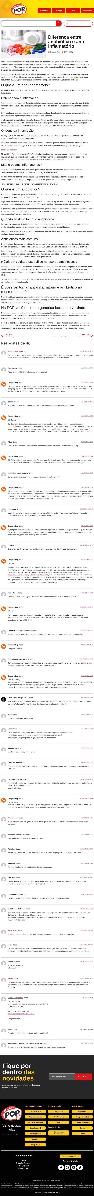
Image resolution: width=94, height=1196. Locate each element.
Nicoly (10, 978)
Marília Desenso (14, 351)
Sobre (23, 1160)
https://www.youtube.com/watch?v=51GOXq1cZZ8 (28, 575)
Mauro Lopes (13, 818)
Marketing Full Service (53, 1192)
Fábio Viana (12, 930)
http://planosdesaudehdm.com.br (21, 1014)
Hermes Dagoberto (15, 998)
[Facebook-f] (61, 1167)
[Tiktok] (80, 1167)
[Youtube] (74, 1167)
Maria (10, 715)
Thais (10, 1029)
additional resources (9, 150)
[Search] (59, 23)
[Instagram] (67, 1167)
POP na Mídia (23, 1169)
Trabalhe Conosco (23, 1163)
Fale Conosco (23, 1166)
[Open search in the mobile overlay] (78, 23)
